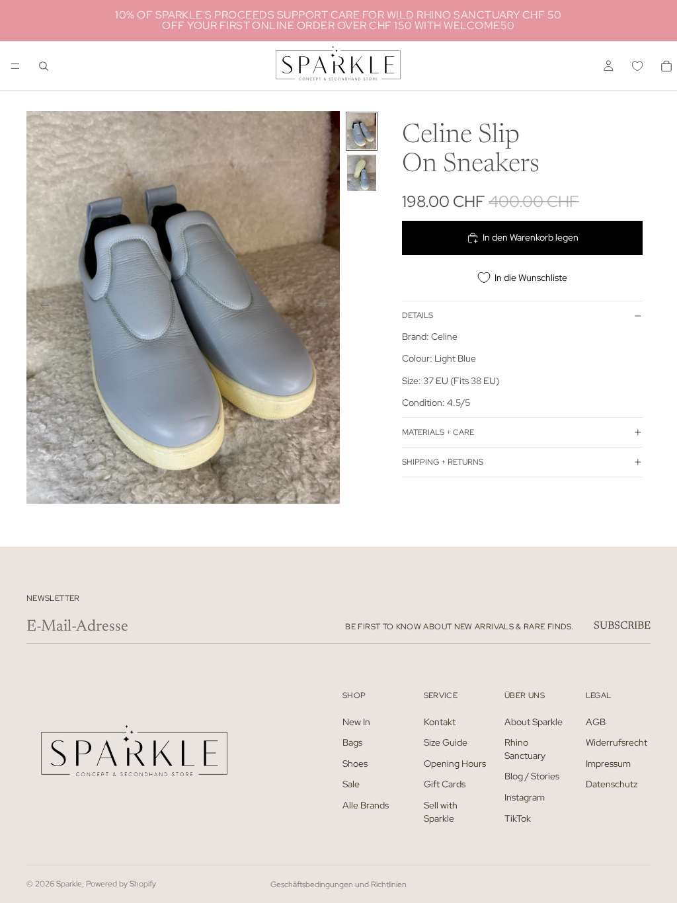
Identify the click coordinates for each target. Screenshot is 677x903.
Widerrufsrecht (616, 742)
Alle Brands (365, 805)
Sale (351, 784)
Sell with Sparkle (441, 811)
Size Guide (445, 742)
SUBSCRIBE (622, 626)
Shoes (355, 763)
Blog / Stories (531, 776)
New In (356, 722)
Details (417, 315)
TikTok (517, 818)
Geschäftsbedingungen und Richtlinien (338, 884)
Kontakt (440, 722)
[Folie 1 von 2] (361, 131)
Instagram (524, 797)
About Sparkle (533, 722)
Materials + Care (438, 432)
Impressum (608, 763)
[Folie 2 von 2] (361, 173)
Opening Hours (455, 763)
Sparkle (69, 884)
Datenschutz (611, 784)
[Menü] (15, 66)
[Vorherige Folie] (41, 307)
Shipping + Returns (442, 462)
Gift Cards (444, 784)
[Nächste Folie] (325, 307)
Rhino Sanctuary (524, 749)
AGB (596, 722)
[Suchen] (43, 66)
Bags (352, 742)
